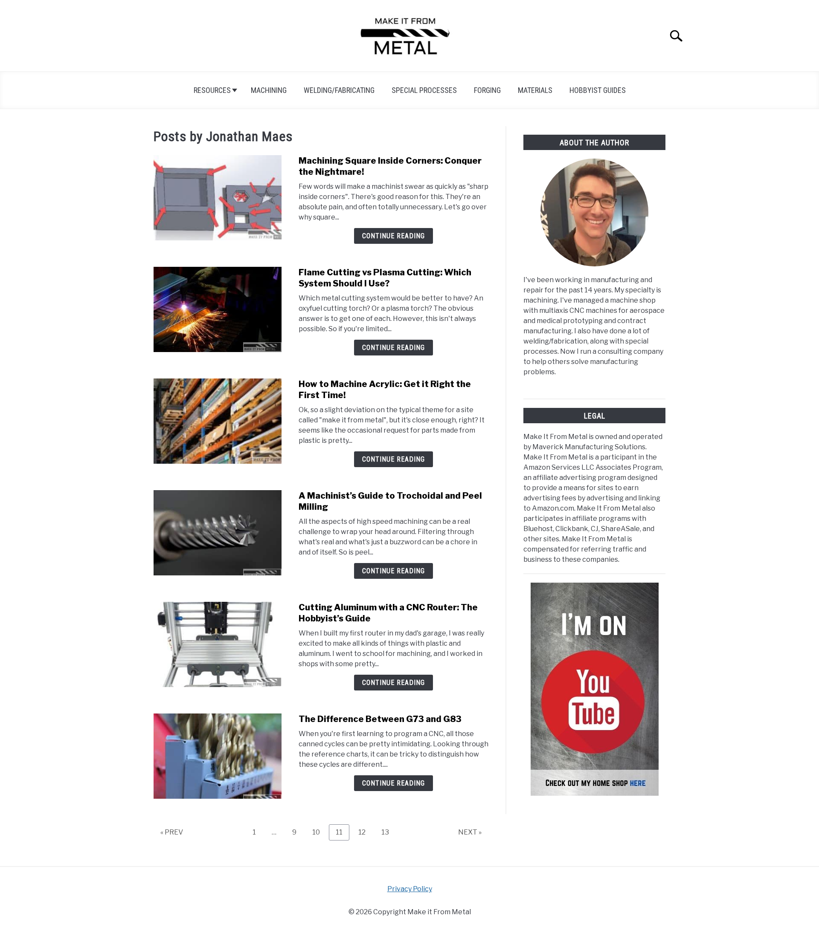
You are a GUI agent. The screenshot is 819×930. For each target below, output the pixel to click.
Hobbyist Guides (597, 90)
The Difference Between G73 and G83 (380, 719)
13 (388, 832)
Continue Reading (393, 236)
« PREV (171, 832)
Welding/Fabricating (339, 90)
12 (365, 832)
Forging (487, 90)
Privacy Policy (409, 889)
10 (319, 832)
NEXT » (470, 832)
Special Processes (424, 90)
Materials (535, 90)
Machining (269, 90)
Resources (212, 90)
